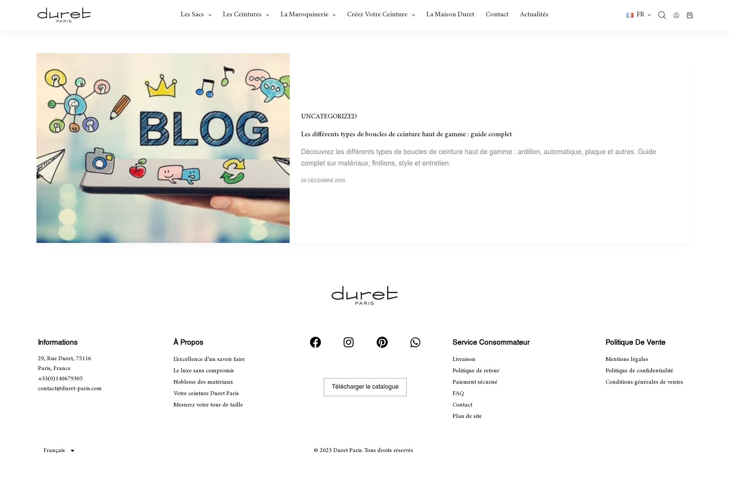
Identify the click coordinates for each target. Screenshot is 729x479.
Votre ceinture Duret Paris (206, 394)
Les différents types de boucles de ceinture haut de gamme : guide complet (406, 134)
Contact (497, 14)
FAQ (458, 394)
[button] (638, 15)
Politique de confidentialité (639, 371)
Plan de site (467, 416)
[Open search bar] (662, 15)
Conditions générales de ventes (644, 382)
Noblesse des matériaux (203, 382)
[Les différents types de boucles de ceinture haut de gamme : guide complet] (163, 148)
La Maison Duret (450, 14)
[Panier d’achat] (690, 15)
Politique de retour (476, 371)
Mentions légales (627, 359)
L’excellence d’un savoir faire (209, 359)
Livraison (464, 359)
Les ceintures (242, 14)
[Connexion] (676, 15)
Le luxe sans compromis (204, 371)
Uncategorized (329, 116)
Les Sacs (192, 14)
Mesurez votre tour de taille (208, 405)
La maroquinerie (304, 14)
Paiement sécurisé (475, 382)
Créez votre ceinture (377, 14)
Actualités (534, 14)
